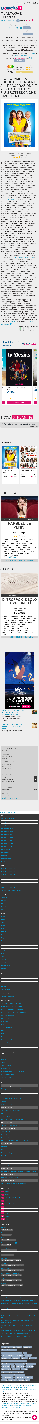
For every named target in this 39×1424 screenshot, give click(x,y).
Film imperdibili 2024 (7, 825)
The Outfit (4, 1263)
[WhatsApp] (17, 28)
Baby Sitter (24, 1358)
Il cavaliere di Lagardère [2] (9, 1243)
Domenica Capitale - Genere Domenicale (12, 1071)
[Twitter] (9, 28)
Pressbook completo (8, 781)
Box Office (23, 1387)
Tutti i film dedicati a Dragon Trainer (11, 1352)
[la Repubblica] (28, 4)
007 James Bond (30, 1364)
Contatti (9, 1403)
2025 (10, 819)
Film (21, 1385)
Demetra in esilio (6, 1068)
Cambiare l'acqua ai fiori (8, 1043)
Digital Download (20, 56)
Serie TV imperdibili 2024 (8, 872)
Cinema (9, 1385)
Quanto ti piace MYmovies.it (9, 812)
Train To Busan (5, 1131)
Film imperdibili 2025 (7, 822)
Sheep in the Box (6, 1116)
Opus (24, 1352)
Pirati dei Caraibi (19, 1364)
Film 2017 (4, 20)
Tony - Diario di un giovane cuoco (10, 1110)
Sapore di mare (5, 1253)
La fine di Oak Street (10, 1204)
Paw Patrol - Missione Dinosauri (10, 1177)
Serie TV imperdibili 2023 (8, 875)
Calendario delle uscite (7, 996)
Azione (3, 909)
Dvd (14, 1387)
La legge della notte (6, 1268)
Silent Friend (5, 1149)
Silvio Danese (6, 768)
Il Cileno (3, 1113)
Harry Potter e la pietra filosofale (10, 1092)
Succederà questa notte (8, 1049)
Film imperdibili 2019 (7, 840)
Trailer (4, 777)
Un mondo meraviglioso (8, 1153)
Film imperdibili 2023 (7, 828)
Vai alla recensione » (10, 557)
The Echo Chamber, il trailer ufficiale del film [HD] (15, 1333)
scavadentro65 (7, 756)
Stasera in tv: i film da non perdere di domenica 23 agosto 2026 (19, 1294)
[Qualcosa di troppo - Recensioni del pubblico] (20, 517)
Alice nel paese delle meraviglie (23, 1377)
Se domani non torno (7, 1046)
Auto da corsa (6, 1366)
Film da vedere (5, 849)
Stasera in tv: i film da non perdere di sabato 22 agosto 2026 (18, 1300)
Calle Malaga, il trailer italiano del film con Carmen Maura (17, 1308)
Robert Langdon (6, 1369)
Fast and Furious (18, 1372)
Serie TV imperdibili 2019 (8, 887)
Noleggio (32, 53)
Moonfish (3, 1059)
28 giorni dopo (27, 1347)
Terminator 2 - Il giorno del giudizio (11, 1125)
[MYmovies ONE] (29, 343)
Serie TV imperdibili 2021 (8, 881)
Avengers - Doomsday (7, 1015)
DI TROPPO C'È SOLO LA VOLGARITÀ (19, 601)
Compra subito (19, 60)
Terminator (21, 1380)
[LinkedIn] (13, 28)
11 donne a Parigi (7, 199)
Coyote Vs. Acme (6, 1134)
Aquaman (4, 1258)
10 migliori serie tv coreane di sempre (11, 890)
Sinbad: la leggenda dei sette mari (11, 1273)
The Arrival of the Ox (7, 1077)
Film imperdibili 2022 (7, 831)
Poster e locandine (8, 779)
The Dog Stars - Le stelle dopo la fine (11, 1089)
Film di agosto (5, 855)
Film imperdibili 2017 (7, 846)
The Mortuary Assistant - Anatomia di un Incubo (14, 1165)
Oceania (3, 977)
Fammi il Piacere (6, 1156)
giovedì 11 (5, 798)
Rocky (3, 1232)
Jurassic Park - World (20, 1361)
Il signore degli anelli (7, 1377)
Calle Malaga (5, 1021)
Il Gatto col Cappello (7, 1040)
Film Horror (4, 903)
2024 (14, 819)
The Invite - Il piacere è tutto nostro (11, 1003)
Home (3, 1385)
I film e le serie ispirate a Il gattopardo (12, 1355)
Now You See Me (6, 1350)
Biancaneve (28, 1355)
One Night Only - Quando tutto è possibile (13, 1098)
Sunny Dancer (5, 1137)
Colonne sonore (23, 1389)
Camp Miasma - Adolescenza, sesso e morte (13, 983)
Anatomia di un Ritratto (7, 1074)
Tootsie (12, 322)
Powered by (28, 426)
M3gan (15, 1350)
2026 (6, 819)
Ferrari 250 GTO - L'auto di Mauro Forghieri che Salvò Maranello (19, 1171)
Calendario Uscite (30, 1385)
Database (16, 1385)
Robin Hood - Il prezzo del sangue (14, 1207)
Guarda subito (19, 402)
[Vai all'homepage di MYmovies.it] (11, 10)
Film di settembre (6, 858)
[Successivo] (35, 465)
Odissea (7, 1194)
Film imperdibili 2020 (7, 837)
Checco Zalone (6, 1358)
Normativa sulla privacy (21, 1403)
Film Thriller (4, 900)
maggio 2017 (13, 798)
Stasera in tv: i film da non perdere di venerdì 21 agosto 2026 (18, 1330)
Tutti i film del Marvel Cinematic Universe (13, 1375)
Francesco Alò (7, 766)
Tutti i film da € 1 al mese (12, 344)
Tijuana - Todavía (6, 1065)
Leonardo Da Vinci (7, 1361)
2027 (2, 819)
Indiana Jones (20, 1366)
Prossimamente (7, 1389)
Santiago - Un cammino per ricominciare (12, 1009)
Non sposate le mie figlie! (24, 257)
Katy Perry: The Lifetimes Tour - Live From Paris (14, 1140)
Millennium (24, 1369)
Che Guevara (12, 1380)
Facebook (5, 790)
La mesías (11, 392)
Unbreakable (29, 1366)
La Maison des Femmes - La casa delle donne (14, 1056)
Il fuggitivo (4, 1227)
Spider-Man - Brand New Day (13, 1197)
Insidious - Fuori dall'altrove (9, 980)
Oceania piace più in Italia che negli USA (12, 1297)
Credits (4, 1403)
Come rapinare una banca (8, 1159)
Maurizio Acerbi (7, 764)
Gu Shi (3, 1062)
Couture (3, 1101)
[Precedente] (4, 465)
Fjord (2, 1033)
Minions (4, 1347)
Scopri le (19, 560)
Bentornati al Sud (6, 1037)
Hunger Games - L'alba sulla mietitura (12, 1006)
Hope (2, 1030)
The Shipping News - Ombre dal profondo (13, 1248)
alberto (4, 758)
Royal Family (32, 1358)
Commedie (4, 897)
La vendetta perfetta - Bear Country (11, 1095)
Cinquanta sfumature (7, 1364)
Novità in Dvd (5, 861)
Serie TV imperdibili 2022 (8, 878)
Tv (18, 1387)
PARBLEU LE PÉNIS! (19, 525)
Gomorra (19, 1347)
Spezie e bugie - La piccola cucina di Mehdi (13, 1012)
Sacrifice (7, 1216)
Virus (13, 1366)
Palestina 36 (4, 1024)
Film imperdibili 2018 (7, 843)
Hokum (8, 1219)
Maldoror (3, 986)
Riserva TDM (17, 1405)
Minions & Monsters (10, 1210)
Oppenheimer (15, 1358)
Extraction (4, 1238)
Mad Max (4, 1380)
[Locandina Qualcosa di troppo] (19, 147)
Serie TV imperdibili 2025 (8, 868)
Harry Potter (16, 1369)
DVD (31, 58)
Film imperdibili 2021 (7, 834)
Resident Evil (5, 1018)
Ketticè (3, 1162)
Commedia (11, 20)
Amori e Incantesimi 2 (7, 1027)
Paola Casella (6, 751)
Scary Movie (11, 1347)
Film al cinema (5, 852)
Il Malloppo (4, 1146)
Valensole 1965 (5, 989)
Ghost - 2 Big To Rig (6, 1104)
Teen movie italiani (7, 1372)
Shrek (3, 1278)
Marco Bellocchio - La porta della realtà (12, 1119)
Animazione (4, 906)
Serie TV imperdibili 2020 (8, 884)
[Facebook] (6, 28)
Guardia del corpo (6, 1283)
